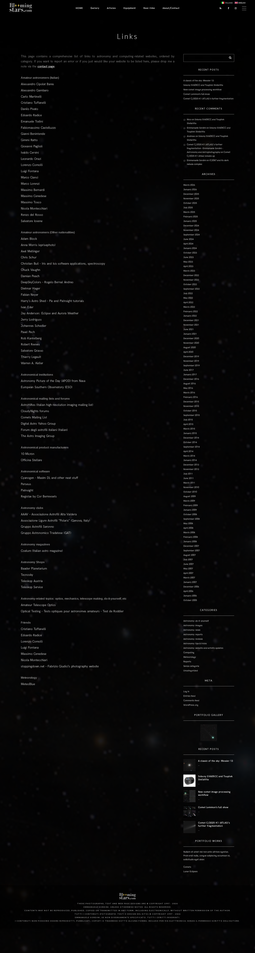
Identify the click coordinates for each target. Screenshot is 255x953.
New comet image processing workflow (202, 89)
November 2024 (191, 230)
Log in (186, 691)
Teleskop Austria (32, 581)
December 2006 (191, 586)
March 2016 (189, 392)
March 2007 (189, 577)
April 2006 (188, 591)
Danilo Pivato (29, 109)
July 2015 (188, 419)
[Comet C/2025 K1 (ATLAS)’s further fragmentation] (189, 827)
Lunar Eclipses (190, 871)
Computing (188, 652)
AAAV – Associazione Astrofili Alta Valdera (49, 514)
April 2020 (188, 352)
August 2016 (189, 383)
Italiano (229, 3)
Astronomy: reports (193, 634)
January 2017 (190, 374)
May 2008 (188, 523)
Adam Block (29, 239)
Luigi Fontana (30, 171)
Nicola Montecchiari (34, 208)
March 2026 (189, 185)
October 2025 (190, 203)
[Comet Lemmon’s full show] (189, 811)
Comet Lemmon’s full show (196, 94)
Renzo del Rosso (32, 215)
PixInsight (27, 490)
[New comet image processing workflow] (189, 796)
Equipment (130, 8)
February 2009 (190, 505)
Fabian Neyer (29, 295)
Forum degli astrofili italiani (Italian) (44, 430)
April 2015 (188, 424)
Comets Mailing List (34, 417)
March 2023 (189, 270)
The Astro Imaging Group (37, 436)
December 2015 (191, 401)
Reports (187, 661)
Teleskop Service (32, 587)
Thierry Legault (31, 357)
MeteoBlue (28, 684)
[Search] (229, 57)
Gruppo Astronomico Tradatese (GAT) (46, 533)
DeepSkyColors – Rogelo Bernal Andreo (47, 282)
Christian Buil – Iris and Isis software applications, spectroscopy (63, 263)
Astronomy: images (192, 625)
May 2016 (188, 388)
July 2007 (188, 559)
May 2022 (188, 298)
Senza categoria (191, 666)
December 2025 (191, 194)
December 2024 (191, 225)
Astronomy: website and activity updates (203, 648)
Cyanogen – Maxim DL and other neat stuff (49, 478)
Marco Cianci (29, 177)
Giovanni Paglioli (31, 146)
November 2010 (191, 487)
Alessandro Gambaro (35, 90)
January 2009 (190, 510)
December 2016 (191, 379)
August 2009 (189, 496)
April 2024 (188, 243)
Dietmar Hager (30, 288)
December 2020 (191, 338)
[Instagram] (235, 8)
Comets (187, 867)
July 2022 (188, 293)
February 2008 (190, 537)
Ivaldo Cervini (30, 152)
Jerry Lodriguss (31, 319)
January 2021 (190, 334)
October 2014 (190, 442)
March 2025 (189, 212)
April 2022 (188, 302)
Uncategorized (190, 670)
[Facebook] (227, 8)
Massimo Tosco (31, 202)
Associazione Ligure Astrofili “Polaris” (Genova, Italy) (55, 520)
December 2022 (191, 275)
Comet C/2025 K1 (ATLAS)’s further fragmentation (208, 98)
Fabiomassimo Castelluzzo (38, 128)
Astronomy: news (191, 630)
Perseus (26, 484)
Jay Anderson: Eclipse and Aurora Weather (50, 313)
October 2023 (190, 252)
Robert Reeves (30, 344)
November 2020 (191, 343)
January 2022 (190, 315)
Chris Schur (28, 257)
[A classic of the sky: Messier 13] (189, 765)
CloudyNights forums (35, 411)
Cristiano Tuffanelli (33, 103)
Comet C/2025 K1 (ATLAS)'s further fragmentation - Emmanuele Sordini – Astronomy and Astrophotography (205, 148)
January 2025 (190, 221)
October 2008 (190, 514)
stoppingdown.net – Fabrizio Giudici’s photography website (60, 666)
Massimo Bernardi (33, 190)
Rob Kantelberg (31, 338)
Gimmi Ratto (29, 140)
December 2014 (191, 437)
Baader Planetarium (34, 568)
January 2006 (190, 595)
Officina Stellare (31, 460)
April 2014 (188, 451)
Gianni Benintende (33, 134)
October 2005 (190, 600)
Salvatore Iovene (31, 221)
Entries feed (189, 696)
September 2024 (191, 234)
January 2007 (190, 582)
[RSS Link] (219, 8)
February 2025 (190, 216)
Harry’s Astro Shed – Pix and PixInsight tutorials (52, 301)
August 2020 (189, 347)
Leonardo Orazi (31, 159)
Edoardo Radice (31, 115)
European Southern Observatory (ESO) (46, 387)
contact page (45, 66)
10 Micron (27, 454)
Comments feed (191, 700)
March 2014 (189, 456)
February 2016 (190, 397)
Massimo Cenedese (33, 196)
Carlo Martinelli (31, 97)
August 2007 (189, 555)
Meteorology (189, 657)
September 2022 (191, 289)
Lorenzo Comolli (31, 165)
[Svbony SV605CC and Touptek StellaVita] (189, 781)
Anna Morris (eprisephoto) (38, 245)
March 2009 (189, 501)
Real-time (149, 8)
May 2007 (188, 568)
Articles (111, 8)
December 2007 (191, 546)
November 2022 (191, 280)
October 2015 (190, 410)
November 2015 (191, 406)
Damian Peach (30, 276)
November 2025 (191, 198)
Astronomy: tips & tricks (195, 643)
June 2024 (188, 239)
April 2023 (188, 266)
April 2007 (188, 573)
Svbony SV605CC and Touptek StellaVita (203, 85)
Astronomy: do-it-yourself (196, 621)
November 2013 (191, 469)
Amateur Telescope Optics (38, 605)
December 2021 (191, 320)
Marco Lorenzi (30, 184)
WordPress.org (190, 705)
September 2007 (191, 550)
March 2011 (189, 482)
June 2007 (188, 564)
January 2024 (190, 248)
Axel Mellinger (30, 251)
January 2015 (190, 433)
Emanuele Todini (32, 121)
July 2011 (188, 473)
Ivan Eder (27, 307)
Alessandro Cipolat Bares (37, 84)
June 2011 (188, 478)
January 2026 (190, 189)
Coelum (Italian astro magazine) (42, 551)
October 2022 (190, 284)
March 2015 (189, 428)
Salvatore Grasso (32, 351)
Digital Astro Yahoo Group (38, 424)
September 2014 (191, 446)
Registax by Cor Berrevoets (39, 496)
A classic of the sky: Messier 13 (198, 80)
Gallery (95, 8)
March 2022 (189, 307)
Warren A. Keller (32, 363)
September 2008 (191, 519)
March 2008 (189, 532)
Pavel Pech (28, 332)
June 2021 (188, 329)
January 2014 (190, 460)
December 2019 (191, 356)
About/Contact (171, 8)
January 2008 (190, 541)
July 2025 (188, 207)
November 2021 (191, 325)
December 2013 (191, 464)
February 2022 (190, 311)
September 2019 (191, 365)
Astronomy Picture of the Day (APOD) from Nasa (53, 381)
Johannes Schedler (33, 326)
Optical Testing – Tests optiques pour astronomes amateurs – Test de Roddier (72, 611)
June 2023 (188, 257)
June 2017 (188, 370)
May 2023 (188, 261)
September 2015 (191, 415)
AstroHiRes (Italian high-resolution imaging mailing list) (57, 405)
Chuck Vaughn (30, 270)
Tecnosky (27, 575)
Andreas (191, 136)
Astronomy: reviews (193, 639)
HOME (79, 8)
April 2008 (188, 528)
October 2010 (190, 491)
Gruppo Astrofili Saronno (37, 527)
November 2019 (191, 361)
